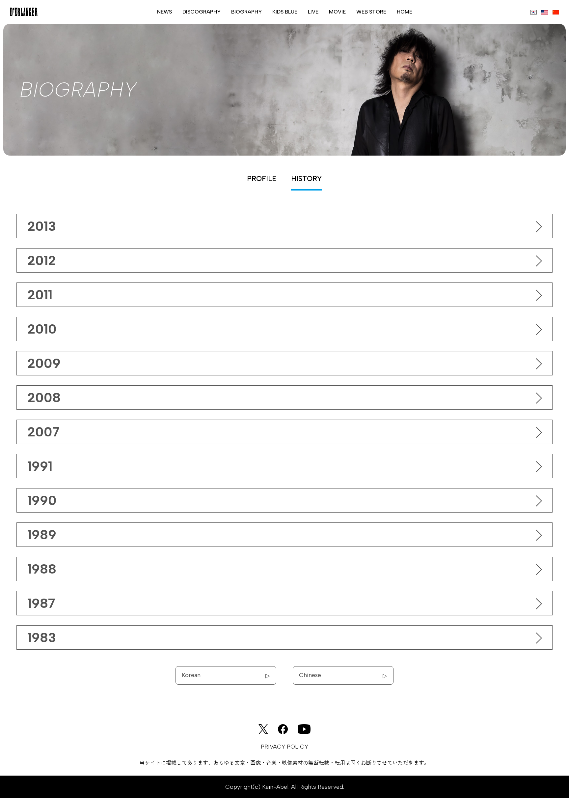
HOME (404, 12)
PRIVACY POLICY (284, 746)
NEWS (164, 12)
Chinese (343, 675)
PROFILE (262, 178)
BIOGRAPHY (246, 12)
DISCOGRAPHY (201, 12)
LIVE (313, 12)
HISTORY (306, 178)
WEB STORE (371, 12)
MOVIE (337, 12)
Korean (226, 675)
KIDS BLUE (284, 12)
